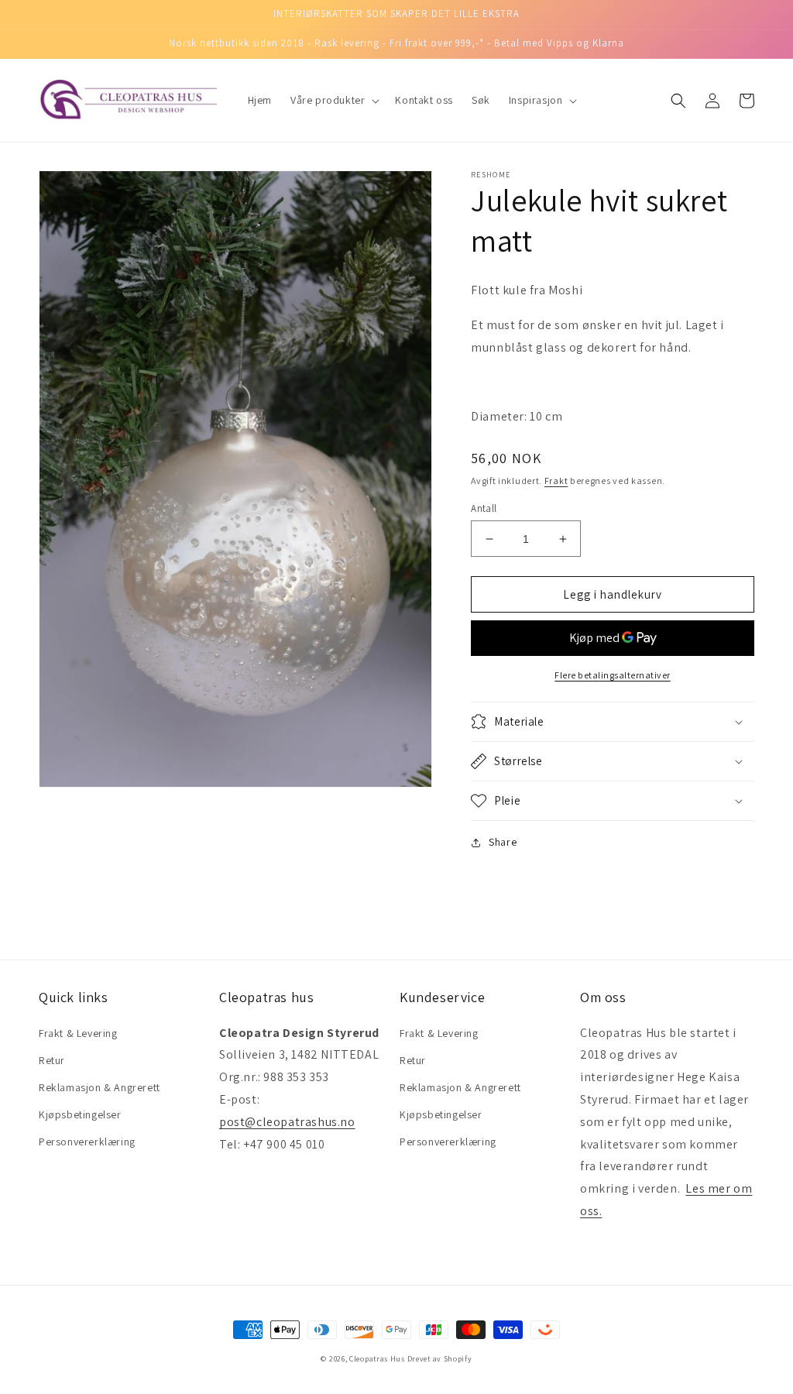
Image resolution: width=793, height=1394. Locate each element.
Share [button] (503, 842)
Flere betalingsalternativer (612, 675)
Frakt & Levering (78, 1033)
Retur (52, 1060)
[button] (333, 100)
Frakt (556, 480)
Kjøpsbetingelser (80, 1114)
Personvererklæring (87, 1142)
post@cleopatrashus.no (287, 1122)
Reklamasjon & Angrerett (99, 1087)
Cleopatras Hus (377, 1359)
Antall (483, 508)
